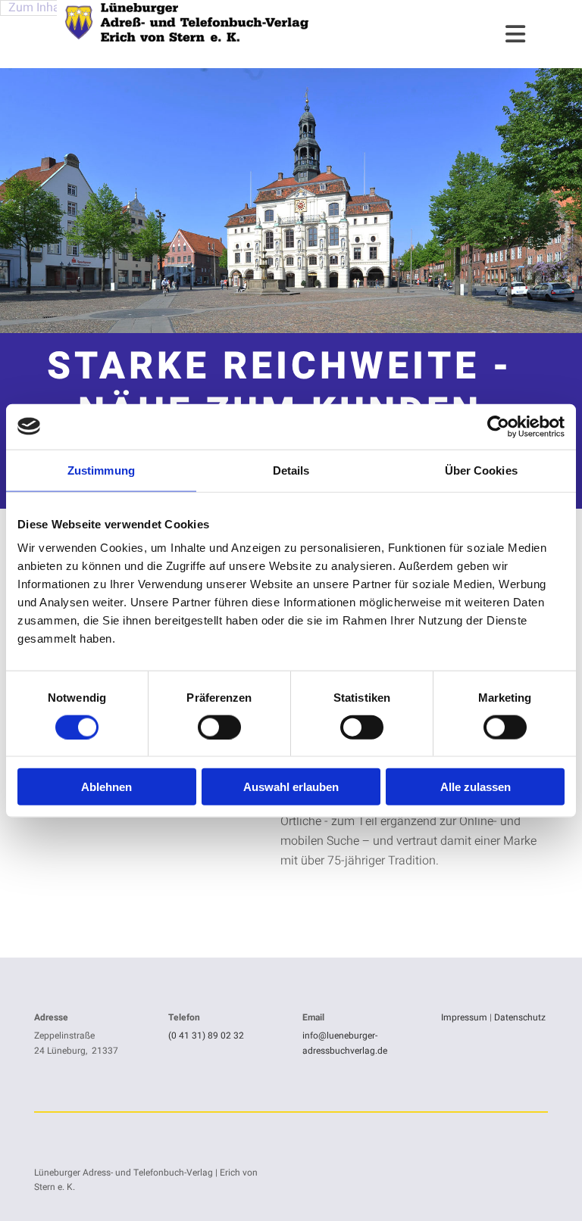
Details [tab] (291, 469)
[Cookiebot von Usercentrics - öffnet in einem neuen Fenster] (498, 426)
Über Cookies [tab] (481, 469)
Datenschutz (520, 1017)
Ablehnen (106, 786)
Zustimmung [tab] (101, 469)
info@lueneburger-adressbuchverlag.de (344, 1043)
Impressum (464, 1017)
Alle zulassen (475, 786)
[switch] (219, 727)
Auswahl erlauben (291, 786)
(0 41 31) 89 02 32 (206, 1035)
